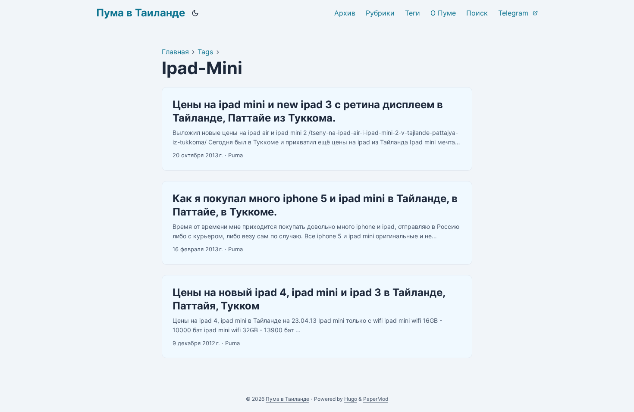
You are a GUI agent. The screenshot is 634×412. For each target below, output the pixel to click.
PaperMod (375, 399)
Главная (175, 51)
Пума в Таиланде (140, 12)
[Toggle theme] (195, 13)
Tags (205, 51)
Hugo (350, 399)
